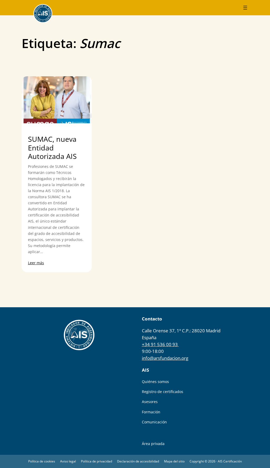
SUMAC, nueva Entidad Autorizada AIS (52, 148)
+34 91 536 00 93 (160, 344)
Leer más (36, 262)
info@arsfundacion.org (165, 358)
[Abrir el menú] (245, 7)
